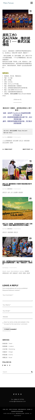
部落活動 (20, 192)
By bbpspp (5, 267)
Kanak (4, 271)
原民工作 (21, 140)
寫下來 (25, 117)
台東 (8, 192)
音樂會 (11, 142)
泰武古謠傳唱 (5, 142)
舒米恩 (20, 273)
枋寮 (11, 273)
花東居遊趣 (10, 232)
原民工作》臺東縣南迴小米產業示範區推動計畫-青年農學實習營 (17, 184)
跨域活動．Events (7, 354)
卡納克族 (26, 271)
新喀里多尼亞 (5, 273)
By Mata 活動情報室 (7, 137)
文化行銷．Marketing (8, 349)
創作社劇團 (15, 140)
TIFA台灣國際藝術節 (7, 140)
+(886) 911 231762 (18, 399)
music (8, 271)
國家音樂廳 (26, 140)
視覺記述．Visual (7, 357)
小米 (11, 192)
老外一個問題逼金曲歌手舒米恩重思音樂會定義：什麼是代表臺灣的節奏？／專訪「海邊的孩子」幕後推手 (17, 262)
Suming (21, 271)
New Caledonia (15, 271)
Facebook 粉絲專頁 (20, 113)
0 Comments (17, 137)
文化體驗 (15, 192)
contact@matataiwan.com (17, 401)
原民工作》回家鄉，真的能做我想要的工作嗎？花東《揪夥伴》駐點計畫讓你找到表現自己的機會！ (17, 224)
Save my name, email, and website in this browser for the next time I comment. (16, 323)
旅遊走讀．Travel (7, 343)
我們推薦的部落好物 (17, 121)
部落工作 (16, 232)
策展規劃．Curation (8, 346)
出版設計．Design (7, 352)
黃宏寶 (28, 273)
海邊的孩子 (15, 273)
